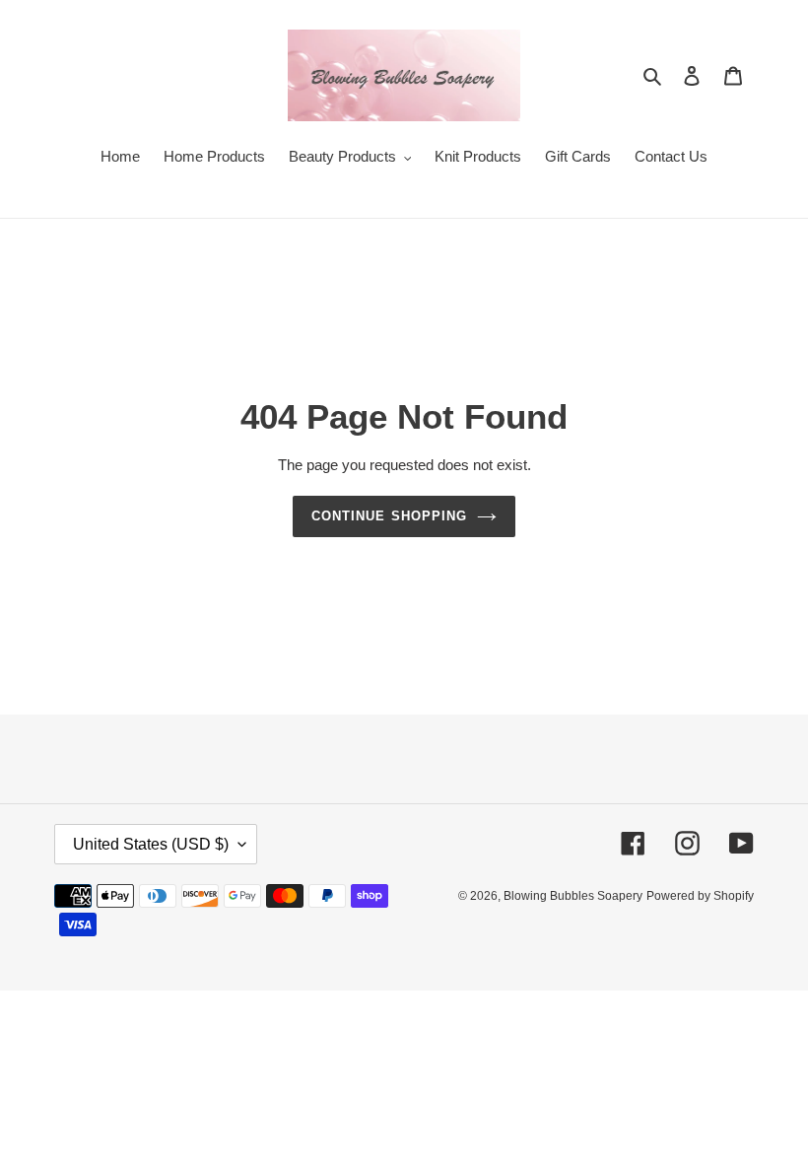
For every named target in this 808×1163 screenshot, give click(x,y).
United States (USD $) (151, 844)
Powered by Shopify (700, 896)
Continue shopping (389, 516)
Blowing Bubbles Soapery (573, 896)
